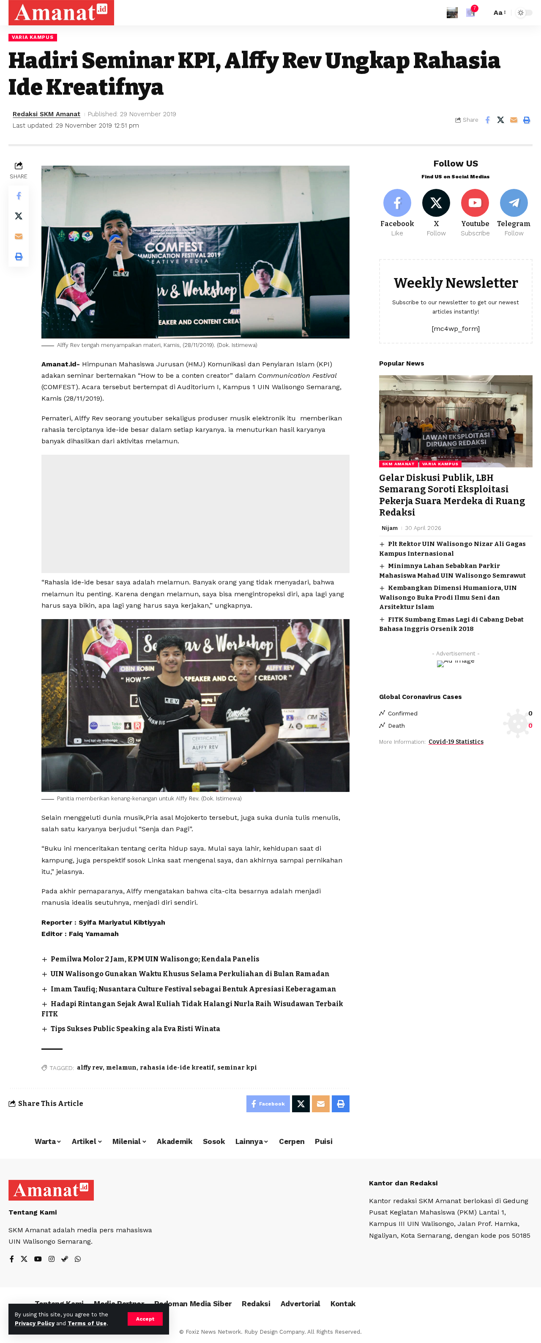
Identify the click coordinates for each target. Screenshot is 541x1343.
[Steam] (64, 1259)
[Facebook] (397, 213)
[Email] (513, 120)
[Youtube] (475, 213)
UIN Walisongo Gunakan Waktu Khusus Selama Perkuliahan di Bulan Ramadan (190, 974)
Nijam (390, 528)
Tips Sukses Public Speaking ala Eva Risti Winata (135, 1029)
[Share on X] (500, 120)
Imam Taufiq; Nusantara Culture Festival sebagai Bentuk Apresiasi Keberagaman (193, 989)
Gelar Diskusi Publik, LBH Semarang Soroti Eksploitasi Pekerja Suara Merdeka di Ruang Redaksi (452, 495)
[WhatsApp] (78, 1259)
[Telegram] (514, 213)
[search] (483, 12)
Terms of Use (87, 1323)
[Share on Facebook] (487, 120)
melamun (121, 1067)
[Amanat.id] (61, 12)
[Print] (527, 120)
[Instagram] (51, 1259)
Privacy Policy (35, 1323)
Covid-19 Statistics (456, 741)
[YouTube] (38, 1259)
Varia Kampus (32, 37)
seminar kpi (237, 1067)
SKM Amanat (398, 463)
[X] (436, 213)
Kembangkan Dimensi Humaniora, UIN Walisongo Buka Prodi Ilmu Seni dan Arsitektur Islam (448, 597)
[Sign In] (452, 12)
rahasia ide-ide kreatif (177, 1067)
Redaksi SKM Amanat (46, 114)
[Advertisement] (195, 514)
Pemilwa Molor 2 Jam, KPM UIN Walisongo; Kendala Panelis (155, 959)
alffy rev (90, 1067)
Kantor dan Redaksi (403, 1183)
